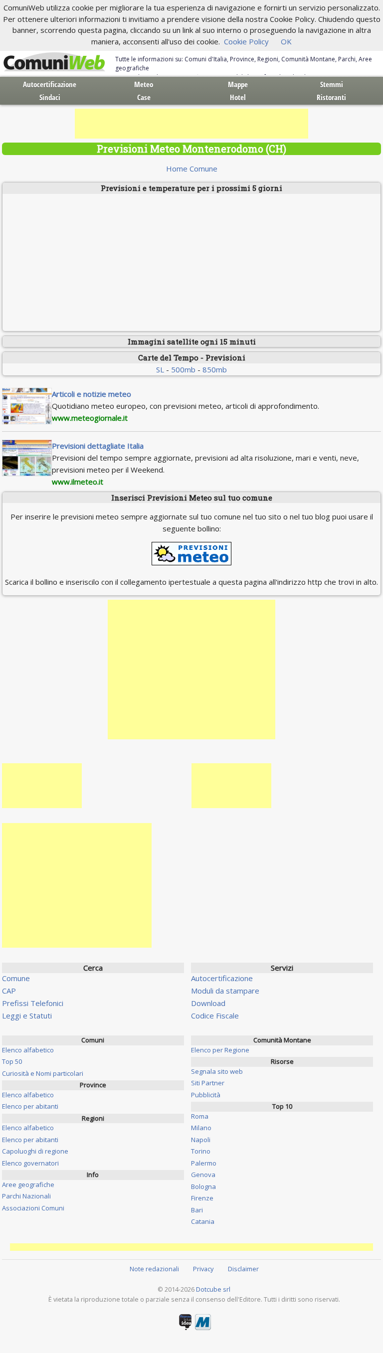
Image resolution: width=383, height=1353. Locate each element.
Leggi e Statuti (27, 1015)
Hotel (238, 97)
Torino (200, 1151)
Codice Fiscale (215, 1015)
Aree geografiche (28, 1184)
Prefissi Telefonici (32, 1003)
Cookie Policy (246, 41)
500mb (183, 369)
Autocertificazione (49, 84)
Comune (16, 978)
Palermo (203, 1163)
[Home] (54, 62)
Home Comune (191, 168)
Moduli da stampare (225, 991)
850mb (214, 369)
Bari (197, 1209)
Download (208, 1003)
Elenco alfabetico (28, 1049)
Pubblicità (205, 1094)
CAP (9, 991)
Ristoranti (331, 97)
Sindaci (49, 97)
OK (286, 41)
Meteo (143, 84)
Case (144, 97)
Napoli (200, 1139)
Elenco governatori (30, 1163)
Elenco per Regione (220, 1049)
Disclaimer (243, 1268)
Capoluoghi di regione (35, 1151)
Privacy (203, 1268)
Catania (202, 1221)
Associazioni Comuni (33, 1207)
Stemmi (331, 84)
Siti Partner (207, 1082)
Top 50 (12, 1061)
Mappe (238, 84)
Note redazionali (154, 1268)
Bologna (203, 1186)
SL (160, 369)
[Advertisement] (191, 124)
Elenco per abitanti (30, 1106)
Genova (203, 1174)
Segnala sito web (217, 1071)
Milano (201, 1127)
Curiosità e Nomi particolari (42, 1073)
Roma (199, 1116)
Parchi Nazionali (26, 1195)
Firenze (202, 1197)
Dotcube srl (213, 1289)
